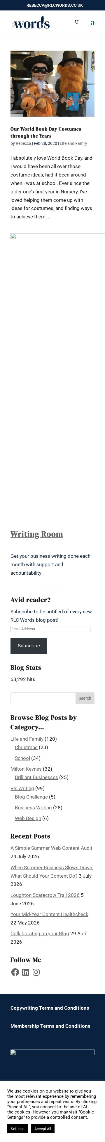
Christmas (26, 747)
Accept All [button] (42, 1129)
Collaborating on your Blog (39, 933)
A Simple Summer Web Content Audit (51, 848)
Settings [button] (17, 1129)
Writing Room (36, 534)
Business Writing (33, 807)
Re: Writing (22, 788)
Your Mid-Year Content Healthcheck (49, 914)
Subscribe (29, 646)
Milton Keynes (26, 769)
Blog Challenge (31, 797)
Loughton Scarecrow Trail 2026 (45, 895)
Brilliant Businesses (36, 777)
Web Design (28, 818)
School (22, 758)
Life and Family (73, 143)
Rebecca (23, 143)
